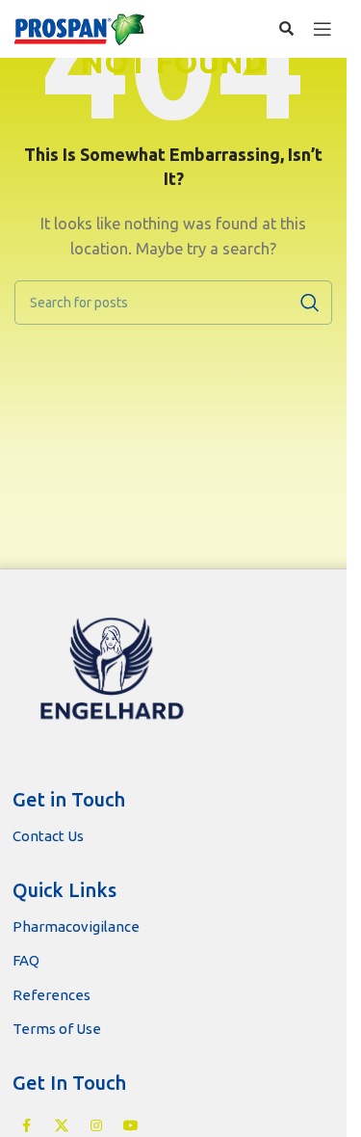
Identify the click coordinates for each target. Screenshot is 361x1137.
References (51, 995)
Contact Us (48, 836)
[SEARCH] (310, 302)
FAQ (26, 960)
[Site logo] (80, 29)
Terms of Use (57, 1028)
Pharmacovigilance (76, 926)
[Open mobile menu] (322, 29)
